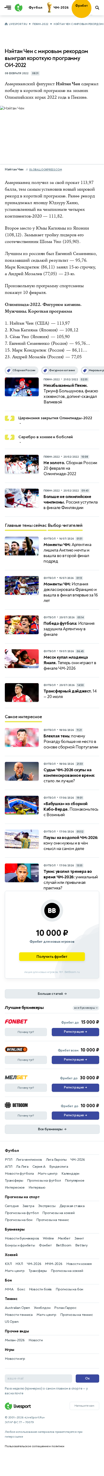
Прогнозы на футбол (44, 1180)
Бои (8, 1280)
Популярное (74, 1180)
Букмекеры (15, 1229)
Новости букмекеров (22, 1238)
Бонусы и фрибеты (20, 1245)
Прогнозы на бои (18, 1220)
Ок (87, 1378)
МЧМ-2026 (53, 1264)
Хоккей (11, 1254)
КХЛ (8, 1264)
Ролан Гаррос (65, 1308)
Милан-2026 (15, 1340)
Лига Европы (56, 1159)
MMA (9, 1289)
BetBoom (64, 1245)
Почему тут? (26, 1032)
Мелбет (64, 1238)
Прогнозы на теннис (52, 1220)
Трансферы (14, 1180)
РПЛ (8, 1159)
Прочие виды (17, 1331)
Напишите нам (84, 1406)
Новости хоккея (79, 1264)
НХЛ (19, 1264)
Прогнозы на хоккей (58, 1213)
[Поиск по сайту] (97, 7)
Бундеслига (58, 1166)
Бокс (21, 1289)
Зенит (79, 1238)
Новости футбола (19, 1173)
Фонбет (45, 1245)
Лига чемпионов (29, 1159)
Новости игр (15, 1358)
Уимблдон (42, 1308)
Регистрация (75, 1032)
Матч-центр (48, 1173)
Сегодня (12, 1206)
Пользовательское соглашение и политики (34, 1446)
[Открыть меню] (9, 7)
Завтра (28, 1206)
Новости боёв (40, 1289)
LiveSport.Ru (18, 24)
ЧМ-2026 (77, 1159)
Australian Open (17, 1308)
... (91, 14)
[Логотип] (18, 7)
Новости (36, 1340)
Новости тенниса (19, 1314)
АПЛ (8, 1166)
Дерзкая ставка (72, 1206)
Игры (9, 1349)
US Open (12, 1321)
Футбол (12, 1150)
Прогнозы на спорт (22, 1197)
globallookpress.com (45, 169)
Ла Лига (22, 1166)
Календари (70, 1173)
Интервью (37, 1187)
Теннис (11, 1298)
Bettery (81, 1245)
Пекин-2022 (40, 24)
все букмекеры (85, 1008)
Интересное (15, 1187)
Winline (48, 1238)
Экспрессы (46, 1206)
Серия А (38, 1166)
